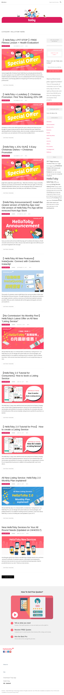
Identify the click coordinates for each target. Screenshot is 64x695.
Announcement (50, 124)
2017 (48, 161)
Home (48, 138)
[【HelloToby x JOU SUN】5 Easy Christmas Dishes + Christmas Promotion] (23, 169)
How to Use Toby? (54, 53)
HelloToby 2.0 (51, 182)
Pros (60, 200)
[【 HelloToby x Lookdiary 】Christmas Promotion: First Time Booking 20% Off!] (23, 114)
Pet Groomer (57, 190)
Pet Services (49, 197)
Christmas (56, 161)
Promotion (55, 200)
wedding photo (50, 208)
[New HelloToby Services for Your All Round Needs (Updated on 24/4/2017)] (23, 545)
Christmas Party (51, 163)
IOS (4, 683)
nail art (54, 188)
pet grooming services (53, 194)
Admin (13, 214)
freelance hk (50, 168)
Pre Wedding (55, 198)
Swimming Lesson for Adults (53, 204)
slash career (53, 202)
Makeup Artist (50, 186)
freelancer (49, 172)
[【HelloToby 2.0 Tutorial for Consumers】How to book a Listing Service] (23, 393)
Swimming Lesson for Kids (52, 206)
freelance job (57, 168)
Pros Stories (50, 146)
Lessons (49, 141)
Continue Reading (8, 85)
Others (48, 144)
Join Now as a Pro (54, 104)
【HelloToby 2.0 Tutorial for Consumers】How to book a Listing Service (20, 376)
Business (49, 130)
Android (8, 683)
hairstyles (53, 174)
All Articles (5, 46)
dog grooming (52, 166)
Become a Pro (50, 127)
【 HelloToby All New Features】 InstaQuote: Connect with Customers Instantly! (21, 261)
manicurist (49, 188)
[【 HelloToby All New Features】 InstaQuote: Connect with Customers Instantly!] (23, 281)
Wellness (49, 152)
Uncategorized (50, 149)
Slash (48, 202)
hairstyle (59, 172)
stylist (57, 202)
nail (52, 188)
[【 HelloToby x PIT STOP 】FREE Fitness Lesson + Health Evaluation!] (23, 59)
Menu (4, 2)
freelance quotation (52, 170)
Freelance (59, 166)
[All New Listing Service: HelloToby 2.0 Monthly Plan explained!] (23, 496)
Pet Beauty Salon (50, 190)
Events (48, 133)
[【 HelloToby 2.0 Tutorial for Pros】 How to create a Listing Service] (23, 444)
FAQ (4, 672)
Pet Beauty (59, 188)
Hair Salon (54, 172)
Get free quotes (54, 71)
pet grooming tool (58, 196)
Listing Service (55, 184)
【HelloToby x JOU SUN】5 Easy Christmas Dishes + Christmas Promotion (19, 150)
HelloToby (52, 178)
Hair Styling (57, 174)
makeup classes (58, 186)
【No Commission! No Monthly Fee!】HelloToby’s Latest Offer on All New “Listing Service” (21, 318)
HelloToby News (51, 135)
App (51, 161)
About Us (5, 664)
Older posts (8, 576)
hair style (48, 174)
